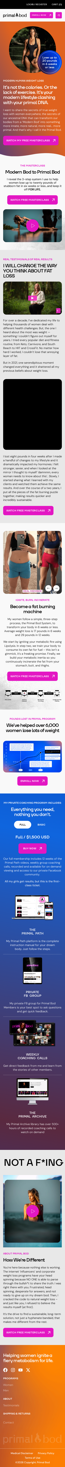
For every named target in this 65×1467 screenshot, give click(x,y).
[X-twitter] (28, 1370)
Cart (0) (57, 4)
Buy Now (29, 848)
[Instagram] (13, 1370)
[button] (32, 225)
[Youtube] (20, 1370)
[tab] (22, 825)
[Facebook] (5, 1370)
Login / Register (37, 4)
